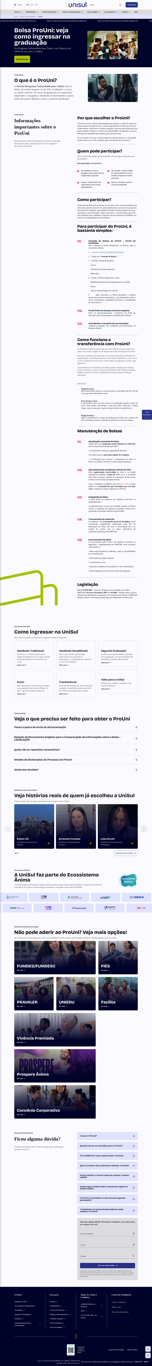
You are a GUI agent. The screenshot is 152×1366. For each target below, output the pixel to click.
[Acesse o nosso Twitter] (26, 1350)
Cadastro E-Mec (20, 1302)
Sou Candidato (92, 12)
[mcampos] (61, 908)
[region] (76, 826)
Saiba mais (138, 1362)
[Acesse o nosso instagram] (20, 1350)
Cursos (16, 12)
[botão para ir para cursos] (74, 61)
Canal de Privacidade (22, 1314)
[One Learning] (61, 897)
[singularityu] (92, 908)
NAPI (82, 1311)
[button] (8, 828)
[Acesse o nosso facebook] (15, 1350)
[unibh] (123, 897)
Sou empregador (56, 1327)
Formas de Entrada (49, 12)
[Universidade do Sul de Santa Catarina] (76, 5)
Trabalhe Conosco (56, 1319)
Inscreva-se (132, 5)
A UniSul (125, 12)
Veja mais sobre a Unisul (124, 853)
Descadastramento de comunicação (23, 1324)
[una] (123, 908)
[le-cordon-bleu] (30, 897)
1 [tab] (15, 853)
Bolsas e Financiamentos (72, 12)
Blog (136, 12)
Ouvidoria (18, 1319)
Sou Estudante (110, 12)
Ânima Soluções (56, 1323)
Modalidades (30, 12)
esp (36, 5)
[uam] (92, 897)
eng (32, 5)
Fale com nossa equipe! (106, 1265)
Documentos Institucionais (24, 1306)
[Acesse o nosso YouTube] (31, 1350)
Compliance (19, 1310)
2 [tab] (17, 853)
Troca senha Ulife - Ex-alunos (89, 1316)
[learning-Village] (31, 908)
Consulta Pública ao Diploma (88, 1305)
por (27, 5)
